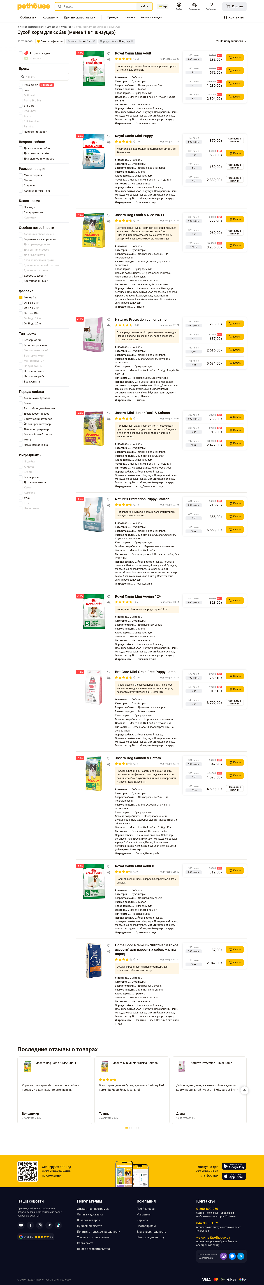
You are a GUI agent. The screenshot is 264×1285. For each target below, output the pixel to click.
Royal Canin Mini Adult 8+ (135, 866)
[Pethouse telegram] (49, 1225)
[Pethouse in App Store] (234, 1176)
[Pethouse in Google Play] (234, 1166)
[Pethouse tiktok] (58, 1225)
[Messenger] (232, 1256)
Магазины (143, 1214)
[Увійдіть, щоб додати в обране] (108, 53)
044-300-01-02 (207, 1223)
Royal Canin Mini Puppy (134, 136)
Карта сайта (85, 1243)
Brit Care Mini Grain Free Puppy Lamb (145, 672)
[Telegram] (240, 1256)
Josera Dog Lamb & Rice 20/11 (139, 215)
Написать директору (151, 1237)
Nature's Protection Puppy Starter (142, 499)
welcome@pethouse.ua (213, 1237)
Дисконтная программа (93, 1208)
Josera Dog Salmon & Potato (138, 758)
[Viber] (223, 1256)
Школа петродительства (93, 1249)
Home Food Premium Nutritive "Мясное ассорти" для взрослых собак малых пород (146, 949)
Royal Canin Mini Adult (133, 53)
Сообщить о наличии (234, 140)
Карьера (142, 1220)
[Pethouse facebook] (30, 1225)
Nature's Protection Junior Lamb (140, 319)
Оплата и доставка (90, 1214)
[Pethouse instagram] (39, 1225)
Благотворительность (151, 1231)
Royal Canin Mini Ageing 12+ (138, 596)
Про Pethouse (145, 1208)
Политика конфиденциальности (98, 1231)
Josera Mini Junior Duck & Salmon (142, 413)
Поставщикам (146, 1226)
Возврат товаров (88, 1220)
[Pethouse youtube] (21, 1225)
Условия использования (93, 1237)
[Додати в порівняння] (108, 59)
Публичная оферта (89, 1226)
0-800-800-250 (207, 1209)
